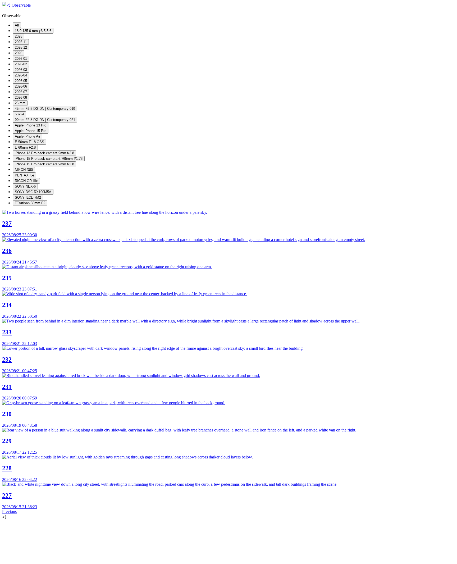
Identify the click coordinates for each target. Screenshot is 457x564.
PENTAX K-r (24, 175)
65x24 (19, 114)
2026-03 (21, 70)
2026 (18, 53)
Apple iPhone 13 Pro (30, 125)
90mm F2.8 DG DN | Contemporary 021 (45, 120)
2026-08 (21, 97)
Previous (9, 511)
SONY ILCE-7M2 (28, 197)
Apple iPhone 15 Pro (30, 131)
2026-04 (21, 75)
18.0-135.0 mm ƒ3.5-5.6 (33, 31)
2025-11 (21, 42)
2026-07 (21, 92)
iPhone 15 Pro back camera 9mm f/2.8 (44, 164)
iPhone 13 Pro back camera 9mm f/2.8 (44, 153)
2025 (18, 36)
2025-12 (21, 47)
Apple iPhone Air (27, 136)
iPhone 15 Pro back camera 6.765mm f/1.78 (49, 159)
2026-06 (21, 86)
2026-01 (21, 59)
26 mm (20, 103)
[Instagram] (41, 559)
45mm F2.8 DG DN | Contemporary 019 (45, 109)
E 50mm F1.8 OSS (29, 142)
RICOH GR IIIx (26, 181)
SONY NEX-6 (25, 186)
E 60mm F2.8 (25, 147)
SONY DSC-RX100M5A (33, 192)
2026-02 (21, 64)
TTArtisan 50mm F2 (30, 203)
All (17, 25)
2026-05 (21, 81)
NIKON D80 (24, 170)
